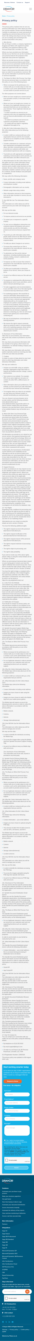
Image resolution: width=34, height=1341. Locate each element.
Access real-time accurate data (11, 1216)
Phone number (9, 1107)
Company (7, 1115)
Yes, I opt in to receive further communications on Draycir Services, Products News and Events (15, 1142)
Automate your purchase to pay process (11, 1192)
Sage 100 (5, 1245)
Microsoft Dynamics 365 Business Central (12, 1257)
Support (27, 2)
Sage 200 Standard (8, 1239)
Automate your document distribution (13, 1204)
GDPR (12, 1151)
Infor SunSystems (7, 1261)
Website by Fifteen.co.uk (9, 1336)
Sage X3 (4, 1231)
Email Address (9, 1099)
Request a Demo (12, 1081)
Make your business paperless (11, 1196)
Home (4, 16)
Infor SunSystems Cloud (9, 1264)
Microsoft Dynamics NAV (9, 1253)
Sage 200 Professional (9, 1236)
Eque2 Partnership (8, 1275)
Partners (4, 1224)
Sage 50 (4, 1248)
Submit (16, 1167)
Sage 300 (5, 1242)
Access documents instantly (10, 1207)
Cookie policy (25, 1329)
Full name (7, 1091)
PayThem (5, 1278)
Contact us (20, 2)
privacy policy (21, 1151)
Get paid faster (6, 1199)
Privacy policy (14, 1329)
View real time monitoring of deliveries (14, 1213)
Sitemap (4, 1329)
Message (7, 1123)
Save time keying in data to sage (12, 1202)
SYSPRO (5, 1269)
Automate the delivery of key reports (13, 1210)
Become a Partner (9, 2)
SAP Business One (8, 1267)
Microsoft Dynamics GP (9, 1250)
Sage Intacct (6, 1233)
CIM (3, 1272)
